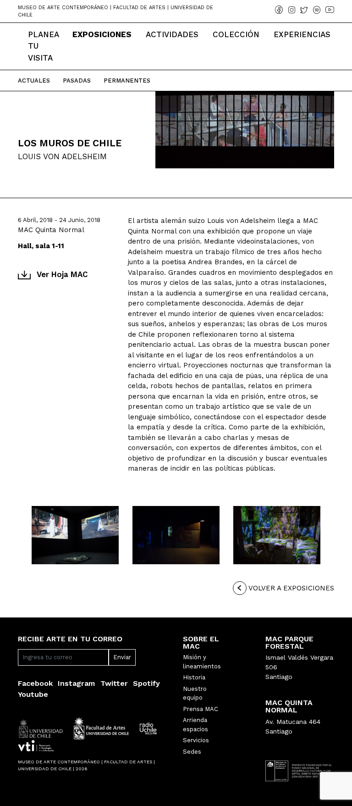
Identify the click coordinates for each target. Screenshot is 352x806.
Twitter (114, 683)
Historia (194, 677)
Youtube (33, 694)
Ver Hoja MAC (62, 274)
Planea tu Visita (43, 46)
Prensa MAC (200, 709)
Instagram (76, 683)
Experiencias (302, 34)
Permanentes (127, 80)
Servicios (196, 740)
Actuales (34, 80)
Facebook (35, 683)
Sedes (192, 751)
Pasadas (77, 80)
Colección (236, 34)
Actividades (172, 34)
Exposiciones (102, 34)
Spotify (146, 683)
